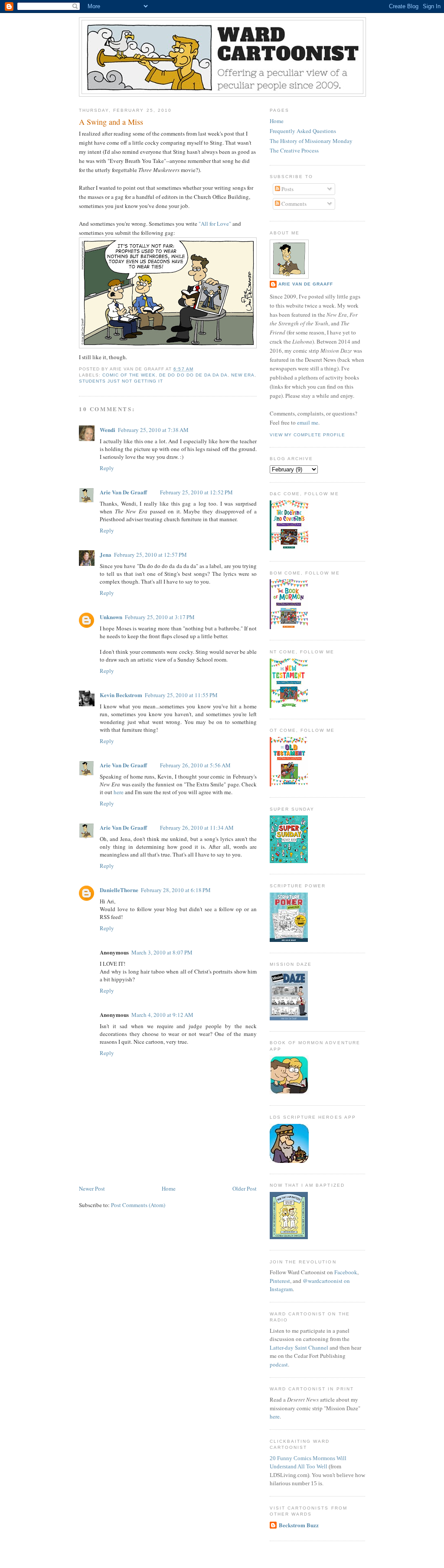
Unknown (111, 617)
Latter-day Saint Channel (299, 1347)
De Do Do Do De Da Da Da (193, 375)
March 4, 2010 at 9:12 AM (162, 1015)
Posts (287, 189)
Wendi (107, 429)
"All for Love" (215, 223)
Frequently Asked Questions (303, 131)
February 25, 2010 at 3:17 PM (160, 617)
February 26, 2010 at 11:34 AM (197, 827)
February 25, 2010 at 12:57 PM (150, 554)
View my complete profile (307, 434)
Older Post (244, 1188)
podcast (279, 1364)
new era (243, 375)
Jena (105, 554)
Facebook (345, 1272)
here (119, 792)
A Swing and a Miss (111, 122)
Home (169, 1188)
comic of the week (129, 375)
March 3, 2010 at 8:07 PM (162, 952)
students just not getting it (121, 381)
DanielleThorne (119, 890)
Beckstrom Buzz (299, 1525)
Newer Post (92, 1188)
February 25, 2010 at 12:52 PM (196, 492)
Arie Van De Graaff (123, 492)
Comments (293, 204)
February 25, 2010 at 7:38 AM (153, 430)
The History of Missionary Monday (311, 141)
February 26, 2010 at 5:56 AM (195, 765)
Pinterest (280, 1281)
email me (307, 422)
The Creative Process (294, 150)
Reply (107, 468)
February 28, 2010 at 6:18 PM (176, 890)
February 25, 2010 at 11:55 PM (181, 695)
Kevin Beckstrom (121, 695)
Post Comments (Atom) (138, 1205)
